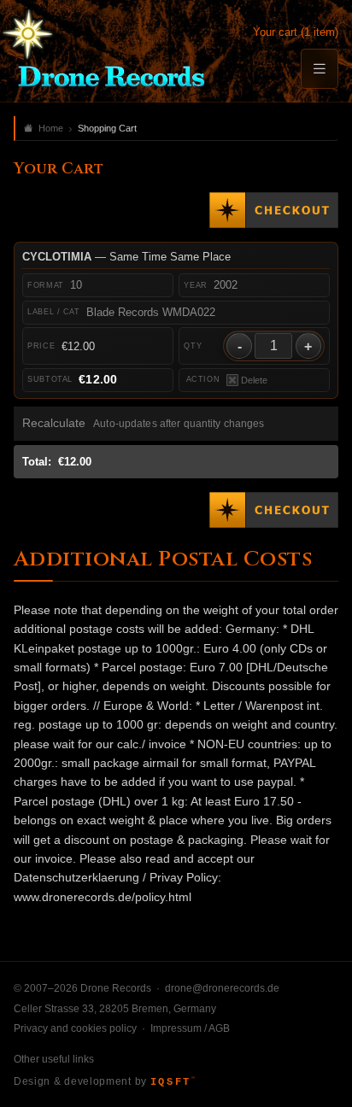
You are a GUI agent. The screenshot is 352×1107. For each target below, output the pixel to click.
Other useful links (54, 1059)
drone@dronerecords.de (222, 988)
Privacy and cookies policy (75, 1028)
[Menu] (319, 69)
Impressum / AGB (190, 1028)
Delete (254, 380)
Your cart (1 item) (295, 32)
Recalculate (53, 423)
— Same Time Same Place (126, 256)
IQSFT (172, 1082)
